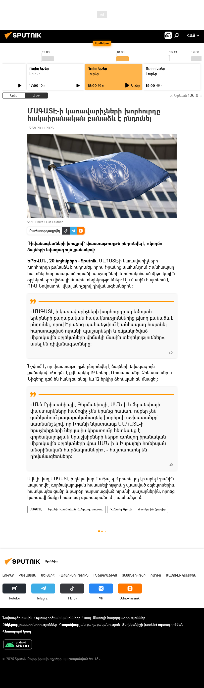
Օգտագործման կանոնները (57, 617)
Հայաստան (27, 575)
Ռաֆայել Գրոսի (120, 509)
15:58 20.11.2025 (40, 128)
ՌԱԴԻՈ (156, 575)
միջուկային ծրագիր (152, 509)
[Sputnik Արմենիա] (24, 39)
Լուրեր (35, 73)
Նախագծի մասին (17, 617)
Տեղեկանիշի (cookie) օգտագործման (152, 624)
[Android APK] (18, 644)
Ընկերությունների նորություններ (29, 624)
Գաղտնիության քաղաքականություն (89, 624)
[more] (171, 352)
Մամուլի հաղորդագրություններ (119, 617)
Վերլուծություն (74, 575)
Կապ (86, 617)
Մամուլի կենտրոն (181, 575)
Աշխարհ (47, 575)
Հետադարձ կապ (16, 631)
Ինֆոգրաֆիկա (105, 575)
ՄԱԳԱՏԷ (36, 509)
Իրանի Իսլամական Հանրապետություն (75, 509)
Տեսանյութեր (134, 575)
